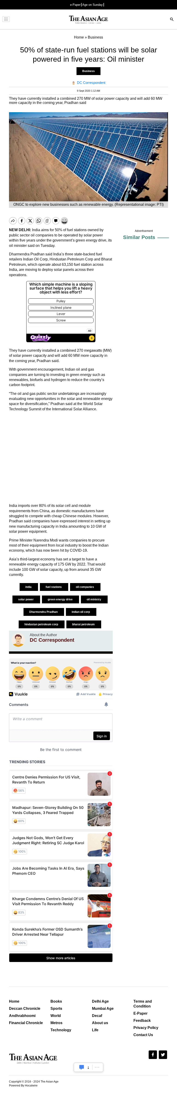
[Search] (172, 19)
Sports (56, 1008)
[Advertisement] (61, 457)
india (28, 587)
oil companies (85, 587)
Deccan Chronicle (24, 1008)
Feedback (142, 1020)
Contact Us (143, 1035)
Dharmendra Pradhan (43, 612)
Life (95, 1030)
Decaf (97, 1016)
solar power (26, 599)
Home (14, 1001)
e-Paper (75, 4)
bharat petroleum (83, 624)
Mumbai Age (103, 1008)
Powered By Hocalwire (23, 1085)
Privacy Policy (145, 1028)
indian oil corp (81, 612)
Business (88, 71)
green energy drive (60, 599)
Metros (56, 1023)
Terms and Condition (142, 1003)
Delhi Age (100, 1001)
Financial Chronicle (26, 1023)
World (55, 1016)
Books (56, 1001)
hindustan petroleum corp (41, 624)
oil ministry (94, 599)
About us (100, 1023)
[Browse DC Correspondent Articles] (18, 640)
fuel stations (54, 587)
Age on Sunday (92, 4)
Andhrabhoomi (22, 1016)
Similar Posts (139, 237)
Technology (60, 1030)
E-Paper (140, 1013)
